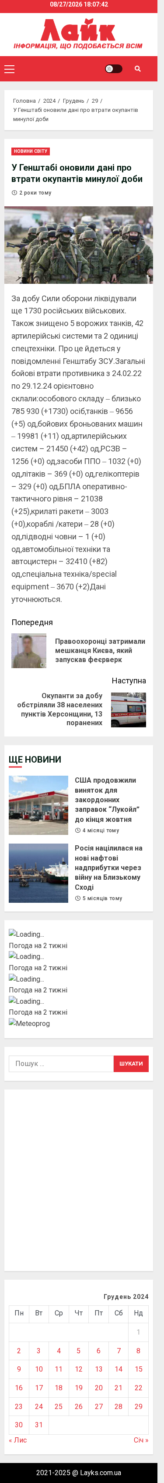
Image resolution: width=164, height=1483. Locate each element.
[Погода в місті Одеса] (79, 1001)
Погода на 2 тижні (38, 946)
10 (39, 1369)
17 (39, 1388)
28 (118, 1406)
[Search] (138, 69)
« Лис (18, 1440)
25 (59, 1406)
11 (59, 1369)
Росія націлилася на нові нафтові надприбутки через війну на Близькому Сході (38, 873)
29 (139, 1406)
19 (79, 1388)
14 (118, 1369)
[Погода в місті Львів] (79, 979)
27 (99, 1406)
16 (19, 1388)
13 (99, 1369)
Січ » (141, 1440)
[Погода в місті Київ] (79, 934)
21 (118, 1388)
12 (79, 1369)
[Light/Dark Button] (113, 68)
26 (79, 1406)
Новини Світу (30, 151)
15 (139, 1369)
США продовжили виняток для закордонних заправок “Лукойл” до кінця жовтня (38, 805)
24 (39, 1406)
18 (59, 1388)
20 (99, 1388)
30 (19, 1425)
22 (139, 1388)
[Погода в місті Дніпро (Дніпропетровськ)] (79, 956)
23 (19, 1406)
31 (39, 1425)
